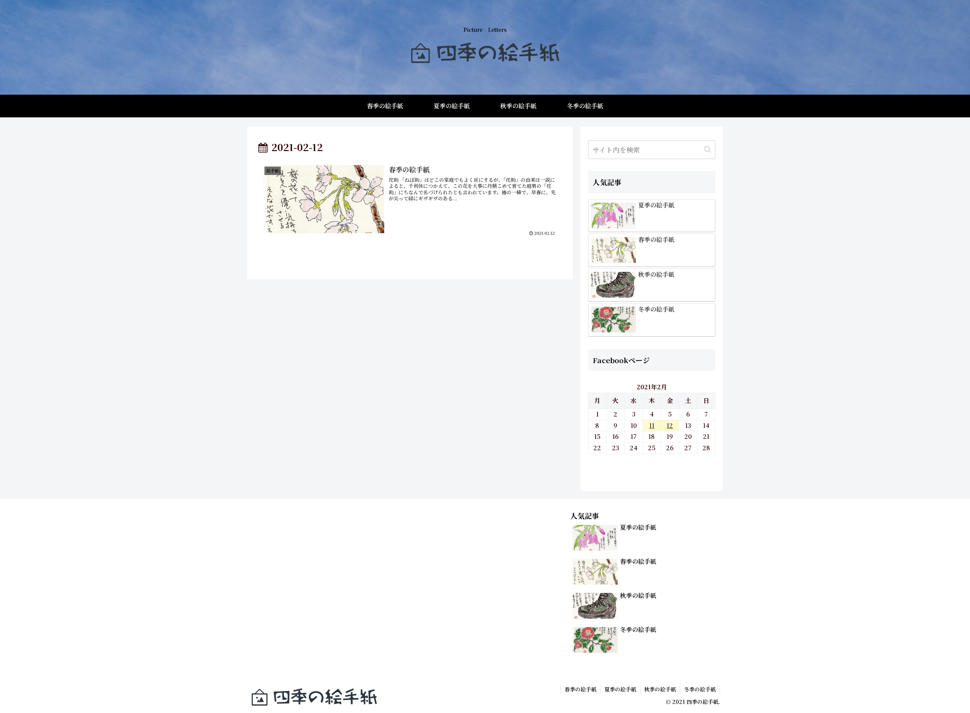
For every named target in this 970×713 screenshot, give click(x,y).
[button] (707, 149)
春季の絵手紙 (580, 689)
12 (669, 425)
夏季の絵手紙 (620, 689)
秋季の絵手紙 (660, 689)
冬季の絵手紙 (700, 689)
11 (651, 425)
